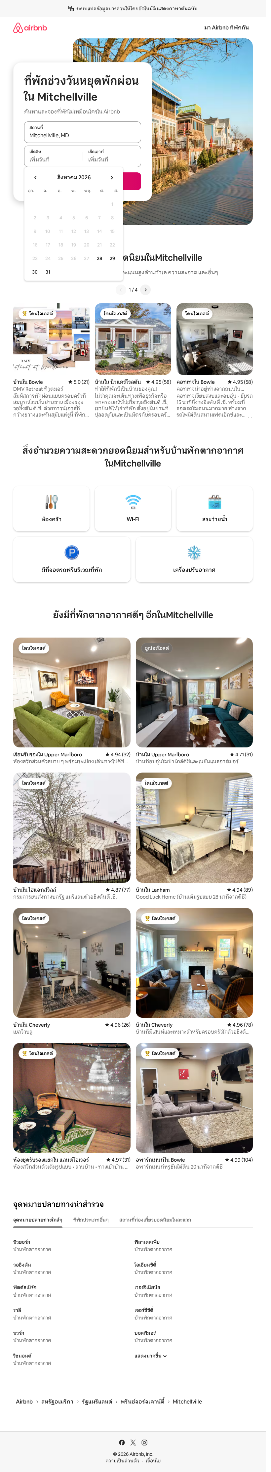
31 (48, 272)
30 (35, 272)
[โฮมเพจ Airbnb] (30, 27)
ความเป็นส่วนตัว (122, 1461)
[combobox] (82, 136)
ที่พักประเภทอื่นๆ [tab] (91, 1220)
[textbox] (53, 160)
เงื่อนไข (153, 1461)
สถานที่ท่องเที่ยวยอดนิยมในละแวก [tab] (155, 1220)
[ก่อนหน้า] (121, 290)
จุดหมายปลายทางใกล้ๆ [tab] (37, 1220)
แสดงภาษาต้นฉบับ (177, 9)
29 (112, 258)
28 (99, 258)
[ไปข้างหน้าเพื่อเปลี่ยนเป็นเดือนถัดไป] (112, 178)
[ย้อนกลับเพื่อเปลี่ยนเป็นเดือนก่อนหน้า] (36, 178)
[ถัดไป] (145, 290)
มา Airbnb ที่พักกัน (226, 27)
